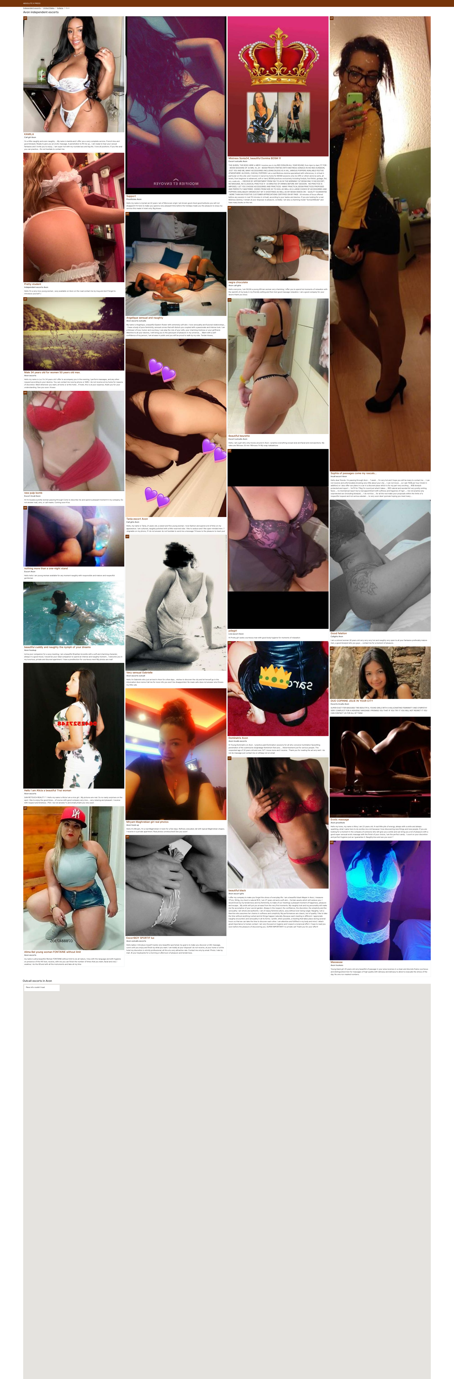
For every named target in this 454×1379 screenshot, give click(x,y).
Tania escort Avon (137, 518)
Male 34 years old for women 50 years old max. (52, 372)
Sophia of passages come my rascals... (354, 473)
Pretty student (32, 284)
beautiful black (237, 890)
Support (131, 196)
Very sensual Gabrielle (139, 672)
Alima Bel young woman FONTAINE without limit (52, 951)
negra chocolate (238, 282)
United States (49, 8)
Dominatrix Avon (238, 737)
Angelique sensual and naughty (144, 317)
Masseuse (337, 962)
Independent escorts (32, 8)
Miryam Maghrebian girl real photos (147, 821)
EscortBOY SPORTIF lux (140, 937)
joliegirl (233, 630)
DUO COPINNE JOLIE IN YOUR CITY (352, 700)
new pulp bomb (33, 492)
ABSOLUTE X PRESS (31, 3)
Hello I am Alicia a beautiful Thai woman (47, 790)
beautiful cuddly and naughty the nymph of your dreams (57, 647)
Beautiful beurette (239, 435)
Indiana (60, 8)
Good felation (339, 633)
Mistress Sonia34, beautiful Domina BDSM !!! (255, 158)
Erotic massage (340, 819)
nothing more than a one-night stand (46, 568)
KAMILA (29, 134)
